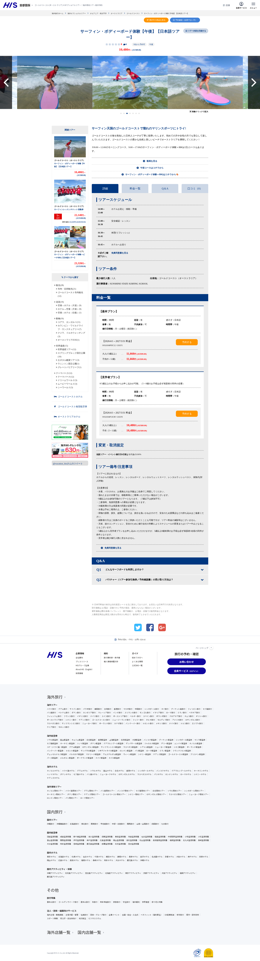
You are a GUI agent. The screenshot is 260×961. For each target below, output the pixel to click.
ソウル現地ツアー (174, 790)
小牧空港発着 (190, 836)
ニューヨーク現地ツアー (199, 794)
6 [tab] (136, 113)
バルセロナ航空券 (76, 754)
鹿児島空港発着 (93, 844)
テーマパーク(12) (64, 373)
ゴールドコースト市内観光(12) (70, 294)
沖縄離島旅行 (62, 824)
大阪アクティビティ (169, 873)
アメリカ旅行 (177, 720)
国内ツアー (52, 819)
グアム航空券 (74, 747)
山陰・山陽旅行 (143, 824)
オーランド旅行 (105, 723)
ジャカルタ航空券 (151, 743)
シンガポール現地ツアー (194, 790)
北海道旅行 (74, 824)
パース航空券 (52, 758)
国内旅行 (55, 811)
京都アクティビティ (151, 873)
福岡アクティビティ (188, 873)
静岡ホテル (121, 856)
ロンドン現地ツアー (55, 798)
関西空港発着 (65, 840)
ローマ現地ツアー (87, 798)
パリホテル (158, 774)
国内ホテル (52, 852)
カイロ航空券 (114, 758)
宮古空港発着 (133, 844)
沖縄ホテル (144, 860)
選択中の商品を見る (157, 20)
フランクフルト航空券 (182, 750)
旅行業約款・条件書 (112, 657)
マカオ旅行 (127, 709)
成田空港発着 (65, 836)
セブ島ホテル (78, 774)
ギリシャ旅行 (201, 716)
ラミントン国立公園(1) (68, 364)
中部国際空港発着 (175, 836)
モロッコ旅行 (63, 727)
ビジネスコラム (94, 918)
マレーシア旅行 (104, 712)
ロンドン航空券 (126, 750)
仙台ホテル (87, 856)
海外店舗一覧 (58, 932)
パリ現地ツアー (71, 798)
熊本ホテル (108, 860)
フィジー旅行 (138, 720)
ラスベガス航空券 (130, 747)
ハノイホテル (52, 774)
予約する (187, 342)
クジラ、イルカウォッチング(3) (71, 335)
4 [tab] (130, 113)
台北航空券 (91, 740)
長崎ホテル (97, 860)
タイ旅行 (165, 709)
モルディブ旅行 (163, 720)
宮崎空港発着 (78, 844)
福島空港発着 (160, 836)
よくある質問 (137, 661)
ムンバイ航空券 (180, 743)
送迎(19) (60, 302)
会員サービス (241, 7)
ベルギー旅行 (135, 716)
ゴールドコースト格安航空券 (72, 406)
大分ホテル (120, 860)
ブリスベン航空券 (197, 754)
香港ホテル (130, 770)
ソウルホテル (95, 770)
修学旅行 (180, 915)
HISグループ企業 (82, 665)
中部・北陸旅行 (118, 824)
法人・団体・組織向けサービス (61, 910)
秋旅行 (95, 902)
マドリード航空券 (93, 754)
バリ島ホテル (92, 774)
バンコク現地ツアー (125, 790)
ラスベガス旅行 (53, 723)
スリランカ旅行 (131, 712)
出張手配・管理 (72, 915)
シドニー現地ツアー (136, 794)
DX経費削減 (169, 915)
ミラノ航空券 (164, 750)
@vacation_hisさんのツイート (68, 463)
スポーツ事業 (52, 918)
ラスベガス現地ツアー (177, 794)
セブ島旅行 (207, 709)
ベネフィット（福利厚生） (151, 915)
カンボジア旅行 (89, 712)
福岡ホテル (85, 860)
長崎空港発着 (203, 840)
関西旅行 (130, 824)
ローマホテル (185, 774)
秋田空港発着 (133, 836)
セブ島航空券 (52, 743)
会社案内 (79, 657)
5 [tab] (133, 113)
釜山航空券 (64, 740)
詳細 (105, 188)
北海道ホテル (63, 856)
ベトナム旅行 (63, 712)
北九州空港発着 (189, 840)
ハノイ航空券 (82, 743)
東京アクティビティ (133, 873)
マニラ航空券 (199, 740)
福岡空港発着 (175, 840)
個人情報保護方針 (111, 661)
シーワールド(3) (65, 387)
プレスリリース (82, 661)
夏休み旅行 (85, 902)
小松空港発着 (203, 836)
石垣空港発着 (120, 844)
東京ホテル (51, 856)
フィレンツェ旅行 (54, 716)
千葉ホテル (99, 856)
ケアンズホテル (53, 778)
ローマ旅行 (170, 712)
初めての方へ (137, 657)
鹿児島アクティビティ (56, 876)
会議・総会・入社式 (130, 915)
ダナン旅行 (76, 712)
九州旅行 (165, 824)
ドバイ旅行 (173, 723)
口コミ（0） (194, 188)
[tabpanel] (130, 82)
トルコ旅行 (185, 723)
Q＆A (165, 188)
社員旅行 (84, 915)
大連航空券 (136, 740)
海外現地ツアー (54, 786)
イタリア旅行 (158, 712)
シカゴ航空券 (179, 747)
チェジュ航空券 (78, 740)
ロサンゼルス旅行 (192, 720)
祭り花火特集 (157, 902)
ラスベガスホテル (144, 774)
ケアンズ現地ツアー (92, 794)
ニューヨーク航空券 (163, 747)
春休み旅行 (51, 902)
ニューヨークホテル (108, 774)
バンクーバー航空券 (55, 750)
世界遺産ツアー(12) (67, 349)
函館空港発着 (107, 836)
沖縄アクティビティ (55, 873)
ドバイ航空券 (101, 758)
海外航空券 (52, 735)
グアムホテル (82, 770)
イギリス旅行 (82, 716)
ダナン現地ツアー (74, 794)
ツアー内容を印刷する (197, 31)
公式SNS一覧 (137, 665)
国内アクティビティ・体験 (59, 869)
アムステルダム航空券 (112, 754)
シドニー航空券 (144, 754)
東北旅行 (84, 824)
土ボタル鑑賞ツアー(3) (68, 360)
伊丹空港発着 (78, 840)
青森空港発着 (120, 836)
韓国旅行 (98, 709)
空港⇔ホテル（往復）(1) (69, 313)
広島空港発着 (105, 840)
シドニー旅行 (70, 720)
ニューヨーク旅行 (89, 723)
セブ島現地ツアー (143, 790)
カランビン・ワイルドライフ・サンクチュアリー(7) (70, 327)
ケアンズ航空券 (159, 754)
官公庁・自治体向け (68, 918)
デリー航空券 (166, 743)
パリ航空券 (139, 750)
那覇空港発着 (107, 844)
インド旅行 (117, 712)
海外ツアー (52, 704)
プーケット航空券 (166, 740)
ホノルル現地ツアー (55, 790)
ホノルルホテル (53, 770)
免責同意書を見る (113, 548)
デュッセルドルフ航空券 (57, 754)
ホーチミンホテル (201, 770)
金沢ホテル (144, 856)
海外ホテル (52, 766)
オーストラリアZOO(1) (68, 340)
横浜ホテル (110, 856)
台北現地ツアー (159, 790)
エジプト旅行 (197, 723)
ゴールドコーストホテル (70, 396)
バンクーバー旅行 (133, 723)
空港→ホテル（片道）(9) (69, 305)
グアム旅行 (62, 709)
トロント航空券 (72, 750)
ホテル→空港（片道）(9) (69, 309)
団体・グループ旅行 (98, 915)
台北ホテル (119, 770)
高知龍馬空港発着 (160, 840)
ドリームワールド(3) (67, 380)
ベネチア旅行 (194, 712)
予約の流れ (122, 639)
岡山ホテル (51, 860)
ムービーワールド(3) (67, 384)
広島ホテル (62, 860)
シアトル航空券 (146, 747)
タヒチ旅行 (150, 720)
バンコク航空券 (150, 740)
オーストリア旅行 (120, 716)
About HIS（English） (84, 669)
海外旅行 (55, 697)
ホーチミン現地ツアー (56, 794)
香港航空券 (102, 740)
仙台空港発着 (146, 836)
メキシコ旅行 (161, 723)
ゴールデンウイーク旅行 (68, 902)
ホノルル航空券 (195, 743)
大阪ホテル (180, 856)
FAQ (131, 639)
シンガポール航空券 (184, 740)
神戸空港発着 (92, 840)
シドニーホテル (200, 774)
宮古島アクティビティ (94, 873)
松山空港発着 (145, 840)
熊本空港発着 (65, 844)
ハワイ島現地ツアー (73, 790)
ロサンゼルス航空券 (90, 747)
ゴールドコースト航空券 (178, 754)
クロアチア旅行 (175, 716)
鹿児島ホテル (132, 860)
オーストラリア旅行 (55, 720)
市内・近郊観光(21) (67, 289)
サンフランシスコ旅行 (71, 723)
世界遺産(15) (62, 346)
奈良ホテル (203, 856)
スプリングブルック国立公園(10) (71, 355)
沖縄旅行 (50, 824)
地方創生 (82, 918)
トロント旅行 (148, 723)
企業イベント (114, 915)
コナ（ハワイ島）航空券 (57, 747)
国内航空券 (52, 832)
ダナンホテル (65, 774)
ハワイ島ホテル (68, 770)
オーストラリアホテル (69, 416)
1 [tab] (121, 113)
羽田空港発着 (52, 836)
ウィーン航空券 (129, 754)
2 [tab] (124, 113)
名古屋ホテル (157, 856)
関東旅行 (94, 824)
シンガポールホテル (146, 770)
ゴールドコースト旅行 (101, 720)
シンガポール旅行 (151, 709)
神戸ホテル (192, 856)
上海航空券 (113, 740)
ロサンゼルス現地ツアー (156, 794)
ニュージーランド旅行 (121, 720)
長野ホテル (133, 856)
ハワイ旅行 (51, 709)
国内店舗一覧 (89, 932)
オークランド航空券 (85, 758)
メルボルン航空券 (67, 758)
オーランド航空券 (194, 747)
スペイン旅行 (148, 716)
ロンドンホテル (171, 774)
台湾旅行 (107, 709)
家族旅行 (116, 902)
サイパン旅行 (75, 709)
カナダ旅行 (118, 723)
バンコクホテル (162, 770)
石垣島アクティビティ (74, 873)
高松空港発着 (131, 840)
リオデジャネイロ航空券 (107, 750)
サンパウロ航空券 (88, 750)
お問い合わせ (140, 639)
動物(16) (60, 318)
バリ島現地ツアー (108, 790)
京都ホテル (169, 856)
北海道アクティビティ (114, 873)
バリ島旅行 (51, 712)
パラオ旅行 (87, 709)
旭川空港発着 (93, 836)
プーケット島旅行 (178, 709)
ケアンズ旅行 (84, 720)
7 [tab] (139, 113)
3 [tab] (127, 113)
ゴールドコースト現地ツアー (114, 794)
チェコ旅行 (188, 716)
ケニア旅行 (51, 727)
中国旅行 (138, 709)
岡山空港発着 (118, 840)
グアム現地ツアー (91, 790)
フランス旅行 (69, 716)
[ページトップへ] (211, 647)
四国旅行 (155, 824)
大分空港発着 (52, 844)
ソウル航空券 (52, 740)
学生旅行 (126, 902)
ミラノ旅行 (182, 712)
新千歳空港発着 (79, 836)
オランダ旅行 (161, 716)
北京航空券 (125, 740)
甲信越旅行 (105, 824)
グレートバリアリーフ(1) (69, 367)
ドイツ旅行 (94, 716)
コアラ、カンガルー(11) (69, 322)
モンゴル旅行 (145, 712)
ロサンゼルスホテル (127, 774)
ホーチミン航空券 (67, 743)
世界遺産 (145, 902)
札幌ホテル (76, 856)
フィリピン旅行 (194, 709)
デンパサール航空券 (134, 743)
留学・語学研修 (192, 915)
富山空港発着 (52, 840)
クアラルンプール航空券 (113, 743)
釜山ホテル (107, 770)
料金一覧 (135, 188)
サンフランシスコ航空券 (111, 747)
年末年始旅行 (105, 902)
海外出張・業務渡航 (55, 915)
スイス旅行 (106, 716)
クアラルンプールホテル (181, 770)
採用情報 (79, 673)
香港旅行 (117, 709)
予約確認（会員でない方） (186, 20)
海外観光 (136, 902)
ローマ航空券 (151, 750)
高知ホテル (74, 860)
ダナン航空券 (95, 743)
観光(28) (60, 285)
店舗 (228, 5)
